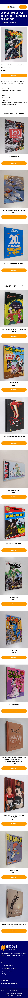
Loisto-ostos (14, 383)
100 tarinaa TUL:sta (14, 156)
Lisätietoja (14, 75)
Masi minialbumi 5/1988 (14, 490)
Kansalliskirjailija (8, 971)
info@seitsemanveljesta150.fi (7, 2)
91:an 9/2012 (14, 650)
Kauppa (23, 7)
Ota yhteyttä (13, 993)
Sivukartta (19, 995)
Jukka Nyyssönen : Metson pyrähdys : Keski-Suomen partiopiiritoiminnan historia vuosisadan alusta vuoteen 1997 (14, 759)
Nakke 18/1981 (14, 870)
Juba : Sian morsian (14, 704)
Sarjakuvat (23, 65)
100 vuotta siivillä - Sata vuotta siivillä (14, 210)
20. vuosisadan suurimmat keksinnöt (14, 263)
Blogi (5, 974)
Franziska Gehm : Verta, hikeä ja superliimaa (14, 329)
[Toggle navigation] (3, 6)
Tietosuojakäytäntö (11, 995)
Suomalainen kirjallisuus (10, 968)
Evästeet (19, 993)
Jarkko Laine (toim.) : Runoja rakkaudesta (14, 924)
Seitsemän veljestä (8, 965)
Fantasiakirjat (13, 22)
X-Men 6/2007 (14, 597)
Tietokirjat (5, 22)
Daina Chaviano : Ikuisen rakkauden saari (14, 436)
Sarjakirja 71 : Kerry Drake (14, 543)
